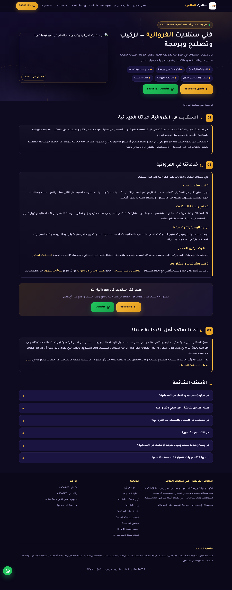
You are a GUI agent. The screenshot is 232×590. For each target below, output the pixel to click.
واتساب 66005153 (158, 89)
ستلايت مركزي (140, 6)
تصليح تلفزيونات (130, 523)
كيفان (126, 556)
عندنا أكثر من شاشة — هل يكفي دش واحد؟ (183, 407)
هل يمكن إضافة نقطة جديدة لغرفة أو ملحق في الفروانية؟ (173, 445)
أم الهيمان (53, 556)
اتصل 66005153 (194, 89)
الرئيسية (209, 105)
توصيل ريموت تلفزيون (127, 517)
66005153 (126, 307)
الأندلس (95, 556)
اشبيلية (78, 556)
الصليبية (146, 556)
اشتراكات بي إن (121, 6)
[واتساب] (7, 570)
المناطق (47, 6)
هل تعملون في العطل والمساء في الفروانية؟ (180, 420)
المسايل (35, 556)
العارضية (163, 556)
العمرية (194, 556)
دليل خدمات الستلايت (128, 511)
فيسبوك (208, 505)
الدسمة (209, 561)
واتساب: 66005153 (67, 494)
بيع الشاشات (79, 6)
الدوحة (103, 556)
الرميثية (26, 556)
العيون (202, 556)
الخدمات (62, 6)
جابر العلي (172, 556)
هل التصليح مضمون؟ (196, 432)
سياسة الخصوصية (67, 505)
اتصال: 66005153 (68, 488)
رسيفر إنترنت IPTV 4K (128, 529)
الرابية (154, 556)
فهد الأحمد (136, 556)
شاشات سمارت (52, 271)
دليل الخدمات (165, 505)
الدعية (44, 556)
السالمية (111, 556)
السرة (120, 556)
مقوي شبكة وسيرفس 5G (125, 535)
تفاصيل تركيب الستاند (127, 271)
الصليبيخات (184, 556)
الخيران (70, 556)
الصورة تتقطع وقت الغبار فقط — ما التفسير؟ (180, 457)
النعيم (210, 556)
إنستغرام (197, 505)
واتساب (100, 307)
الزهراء (87, 556)
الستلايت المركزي (42, 255)
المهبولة (200, 561)
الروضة (62, 556)
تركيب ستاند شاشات (100, 6)
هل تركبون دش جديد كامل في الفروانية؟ (184, 395)
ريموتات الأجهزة (182, 505)
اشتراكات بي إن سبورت (90, 271)
